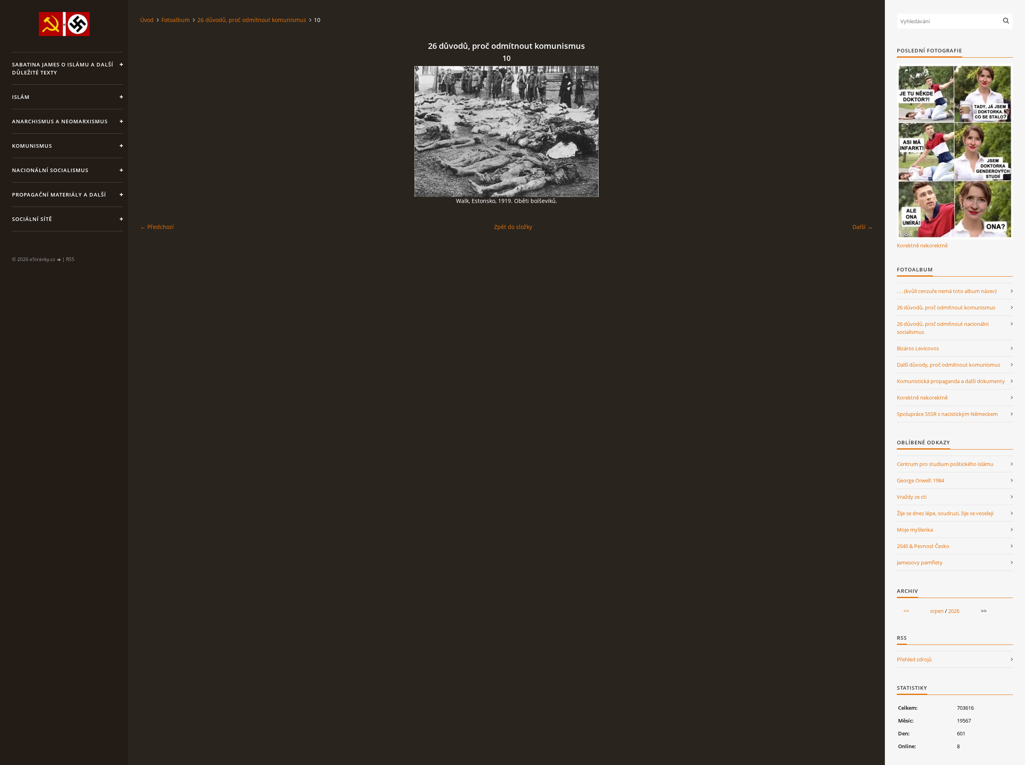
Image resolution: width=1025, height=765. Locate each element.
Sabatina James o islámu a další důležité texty (62, 68)
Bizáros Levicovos (918, 348)
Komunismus (32, 145)
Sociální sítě (32, 219)
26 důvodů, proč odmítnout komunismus (251, 20)
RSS (70, 259)
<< (906, 610)
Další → (862, 227)
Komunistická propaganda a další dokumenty (951, 381)
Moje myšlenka (915, 529)
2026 (953, 610)
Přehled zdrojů (914, 659)
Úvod (147, 20)
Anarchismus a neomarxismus (60, 121)
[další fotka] (860, 131)
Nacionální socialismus (50, 170)
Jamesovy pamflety (920, 562)
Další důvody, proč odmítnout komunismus (948, 364)
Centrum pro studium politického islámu (945, 464)
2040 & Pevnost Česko (923, 546)
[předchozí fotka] (153, 131)
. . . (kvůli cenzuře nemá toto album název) (947, 291)
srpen (937, 610)
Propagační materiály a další (59, 194)
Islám (21, 96)
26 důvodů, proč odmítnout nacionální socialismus (943, 327)
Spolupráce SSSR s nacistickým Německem (947, 414)
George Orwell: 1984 (920, 480)
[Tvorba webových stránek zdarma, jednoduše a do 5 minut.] (59, 259)
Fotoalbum (175, 20)
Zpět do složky (513, 227)
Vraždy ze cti (912, 496)
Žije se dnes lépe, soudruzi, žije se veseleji (945, 513)
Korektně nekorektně (922, 245)
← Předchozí (157, 227)
